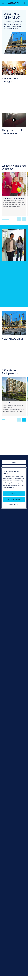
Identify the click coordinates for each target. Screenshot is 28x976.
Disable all (14, 493)
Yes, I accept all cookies (14, 499)
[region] (14, 488)
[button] (24, 420)
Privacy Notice (10, 487)
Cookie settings (14, 504)
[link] (14, 462)
